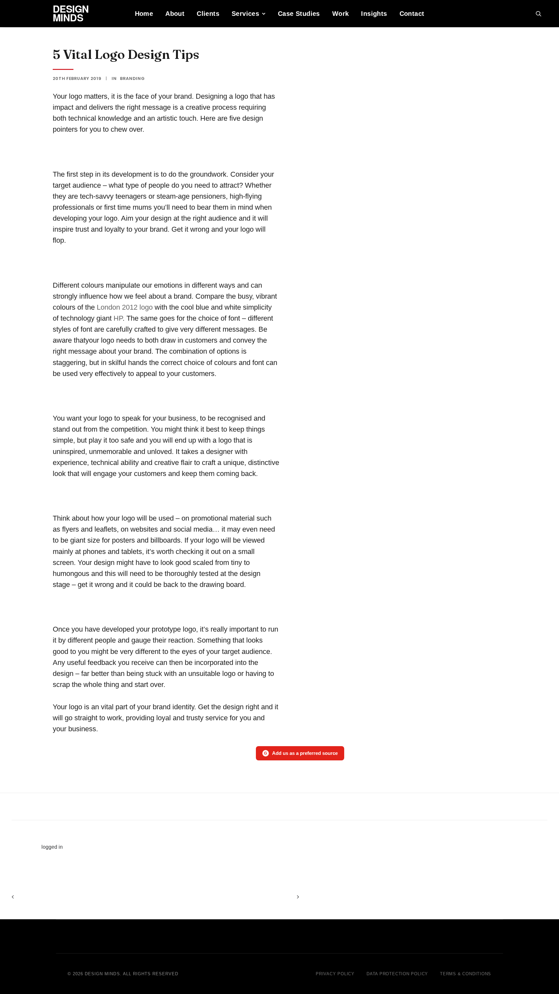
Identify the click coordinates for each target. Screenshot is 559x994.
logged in (52, 847)
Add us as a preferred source (301, 753)
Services (245, 13)
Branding (132, 78)
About (174, 13)
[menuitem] (144, 13)
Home (144, 13)
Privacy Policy (335, 973)
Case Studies (299, 13)
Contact (412, 13)
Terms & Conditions (465, 973)
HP (118, 318)
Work (340, 13)
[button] (541, 13)
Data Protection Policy (397, 973)
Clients (208, 13)
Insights (374, 13)
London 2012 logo (125, 307)
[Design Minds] (21, 13)
